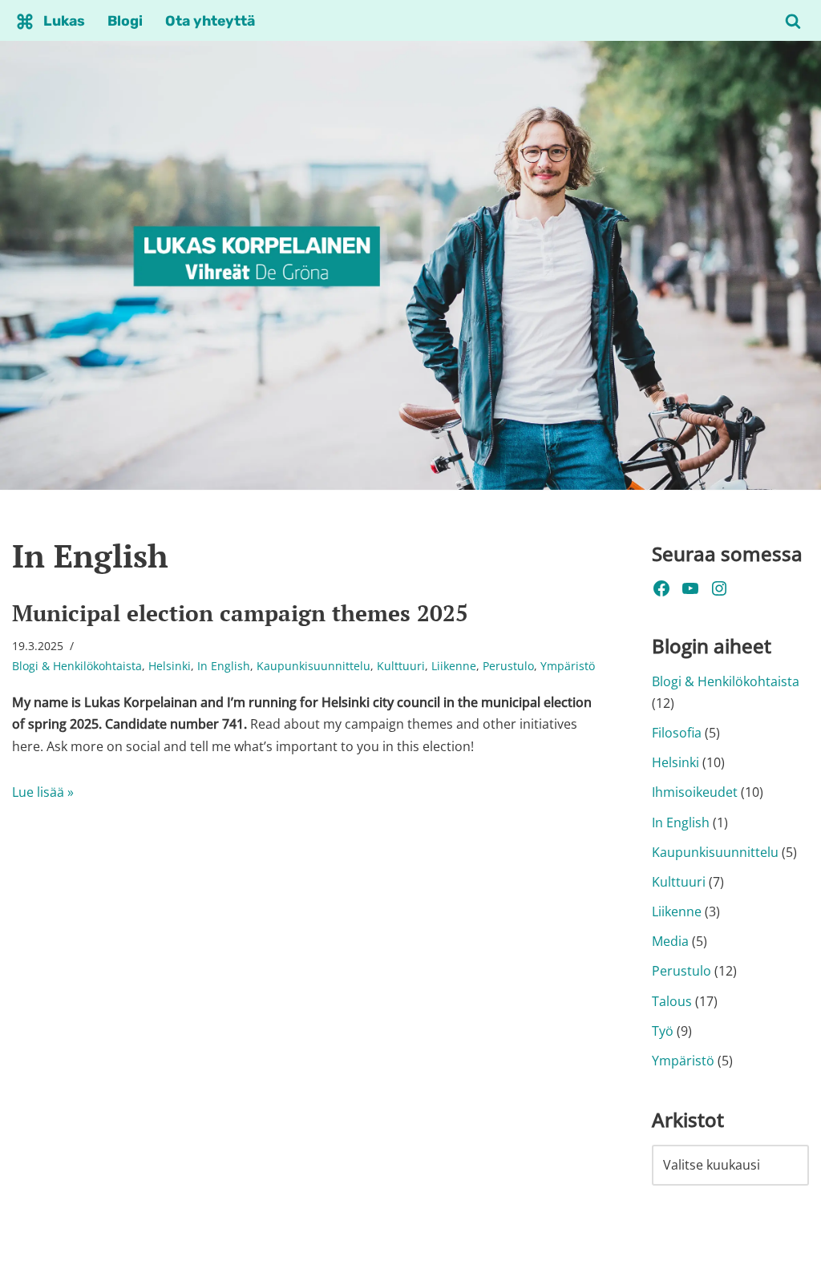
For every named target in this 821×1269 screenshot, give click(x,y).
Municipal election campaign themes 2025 (240, 613)
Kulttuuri (401, 665)
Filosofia (677, 733)
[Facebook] (661, 588)
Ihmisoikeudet (695, 792)
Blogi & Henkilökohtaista (77, 665)
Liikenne (453, 665)
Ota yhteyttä (210, 21)
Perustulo (508, 665)
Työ (662, 1031)
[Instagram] (719, 588)
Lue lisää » (43, 792)
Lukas (64, 21)
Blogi (125, 21)
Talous (672, 1001)
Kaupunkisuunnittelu (313, 665)
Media (670, 941)
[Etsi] (793, 21)
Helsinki (169, 665)
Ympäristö (567, 665)
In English (223, 665)
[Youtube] (690, 588)
